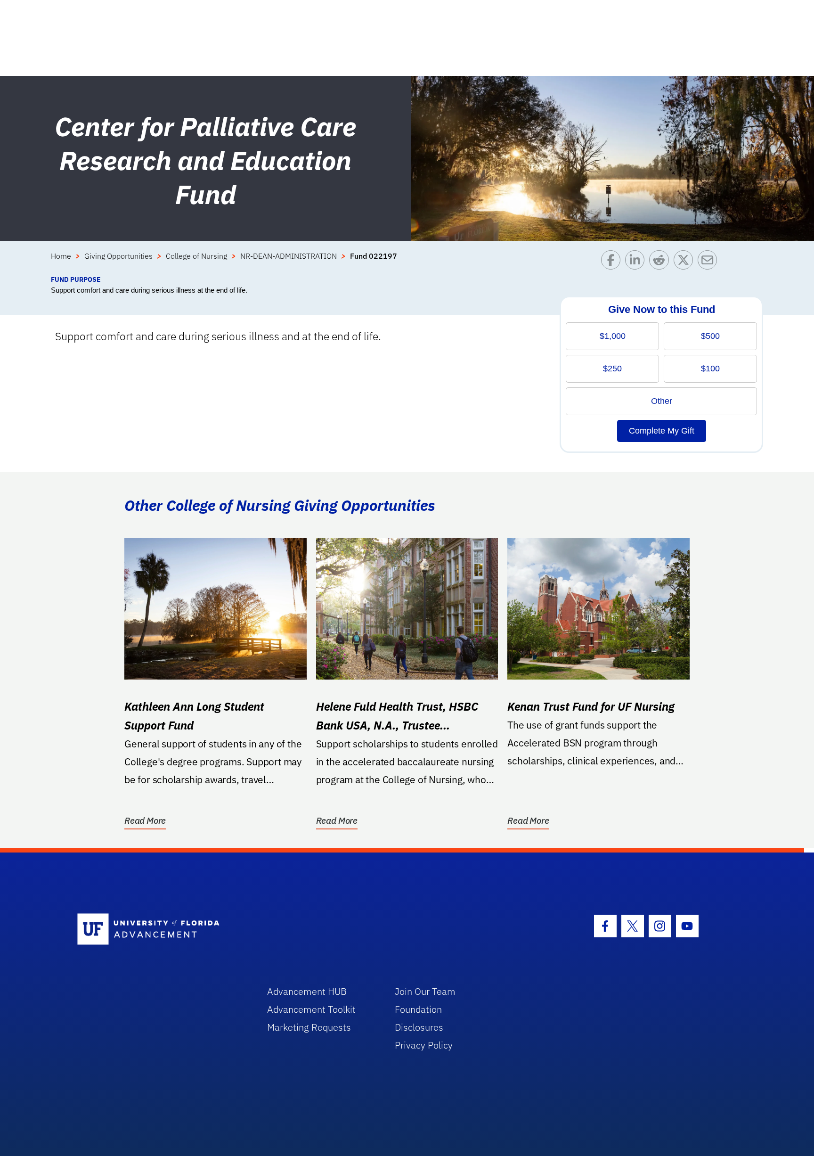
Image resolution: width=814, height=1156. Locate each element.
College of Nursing (196, 256)
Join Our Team (425, 991)
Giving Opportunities (118, 256)
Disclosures (419, 1027)
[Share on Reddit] (661, 262)
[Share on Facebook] (613, 262)
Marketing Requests (309, 1027)
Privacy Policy (424, 1045)
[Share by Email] (710, 262)
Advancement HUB (307, 991)
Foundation (418, 1009)
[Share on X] (686, 262)
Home (61, 256)
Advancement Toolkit (311, 1009)
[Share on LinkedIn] (637, 262)
